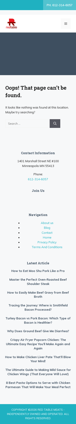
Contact (47, 232)
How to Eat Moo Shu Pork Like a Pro (38, 271)
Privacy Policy (47, 242)
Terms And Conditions (47, 247)
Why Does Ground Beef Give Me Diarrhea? (38, 331)
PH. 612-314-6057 (59, 5)
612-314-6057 (38, 179)
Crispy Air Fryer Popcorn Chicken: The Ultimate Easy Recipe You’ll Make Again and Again (38, 344)
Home (47, 237)
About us (47, 223)
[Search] (55, 123)
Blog (47, 227)
